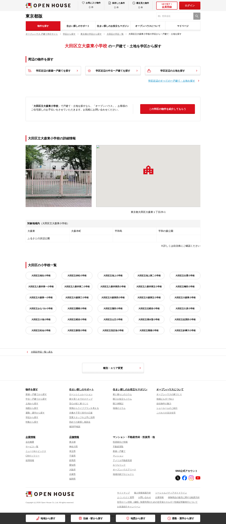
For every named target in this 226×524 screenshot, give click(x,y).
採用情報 (30, 460)
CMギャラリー (33, 456)
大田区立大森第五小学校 (149, 297)
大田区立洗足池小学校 (113, 330)
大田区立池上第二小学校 (149, 275)
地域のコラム (119, 408)
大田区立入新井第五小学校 (149, 286)
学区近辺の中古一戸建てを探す (113, 70)
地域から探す (48, 518)
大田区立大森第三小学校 (77, 297)
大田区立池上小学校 (113, 275)
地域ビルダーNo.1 (165, 399)
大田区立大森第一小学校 (41, 297)
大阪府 (72, 469)
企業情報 (30, 437)
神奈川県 (73, 446)
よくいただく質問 (125, 497)
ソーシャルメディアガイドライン (171, 493)
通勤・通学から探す (35, 413)
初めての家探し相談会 (79, 422)
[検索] (196, 16)
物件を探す (43, 26)
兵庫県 (72, 474)
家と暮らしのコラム (122, 394)
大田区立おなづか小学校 (41, 308)
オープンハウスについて (147, 26)
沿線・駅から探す (93, 518)
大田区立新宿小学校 (77, 330)
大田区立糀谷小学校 (77, 319)
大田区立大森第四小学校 (113, 297)
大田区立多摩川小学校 (185, 330)
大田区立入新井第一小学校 (41, 286)
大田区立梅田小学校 (185, 286)
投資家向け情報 (120, 442)
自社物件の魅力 (163, 403)
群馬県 (72, 460)
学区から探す (32, 417)
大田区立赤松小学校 (77, 275)
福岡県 (72, 479)
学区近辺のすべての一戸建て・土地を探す (171, 80)
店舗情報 (74, 437)
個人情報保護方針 (142, 493)
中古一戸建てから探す (36, 399)
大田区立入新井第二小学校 (77, 286)
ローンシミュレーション (81, 394)
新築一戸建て (119, 451)
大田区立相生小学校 (40, 275)
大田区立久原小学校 (185, 308)
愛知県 (72, 465)
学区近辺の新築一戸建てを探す (53, 70)
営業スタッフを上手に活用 (82, 417)
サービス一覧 (32, 446)
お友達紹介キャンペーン (128, 506)
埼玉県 (72, 451)
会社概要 (30, 442)
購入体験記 (118, 403)
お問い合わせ (144, 497)
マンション (118, 456)
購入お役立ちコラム (122, 399)
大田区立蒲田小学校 (113, 308)
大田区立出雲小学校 (185, 275)
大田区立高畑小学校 (149, 330)
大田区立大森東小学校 (185, 297)
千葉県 (72, 456)
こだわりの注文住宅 (166, 413)
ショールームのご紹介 (167, 408)
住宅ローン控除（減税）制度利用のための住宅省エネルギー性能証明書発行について (157, 502)
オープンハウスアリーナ (124, 469)
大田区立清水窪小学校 (149, 319)
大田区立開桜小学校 (77, 308)
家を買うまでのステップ (81, 399)
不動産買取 (118, 446)
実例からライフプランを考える (84, 408)
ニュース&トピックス (36, 451)
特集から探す (32, 422)
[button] (148, 170)
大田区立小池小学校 (40, 319)
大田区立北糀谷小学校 (149, 308)
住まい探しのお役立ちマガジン (113, 26)
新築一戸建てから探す (36, 394)
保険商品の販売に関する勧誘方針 (184, 497)
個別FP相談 (74, 426)
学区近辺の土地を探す (172, 70)
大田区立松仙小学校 (40, 330)
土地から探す (32, 403)
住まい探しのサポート (78, 26)
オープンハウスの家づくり (169, 394)
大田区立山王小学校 (113, 319)
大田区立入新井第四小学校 (113, 286)
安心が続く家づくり (78, 403)
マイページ (183, 26)
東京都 (72, 442)
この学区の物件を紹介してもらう (167, 108)
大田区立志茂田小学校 (185, 319)
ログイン (190, 5)
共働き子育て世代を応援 (81, 413)
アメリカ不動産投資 (122, 460)
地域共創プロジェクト (123, 474)
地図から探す (32, 408)
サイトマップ (123, 493)
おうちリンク (119, 465)
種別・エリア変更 (113, 368)
